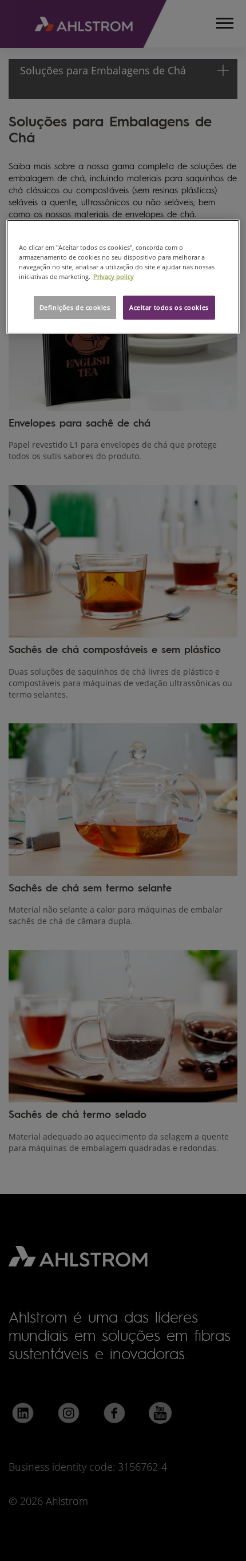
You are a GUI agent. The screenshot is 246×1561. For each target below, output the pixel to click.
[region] (123, 276)
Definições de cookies (74, 307)
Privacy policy (113, 276)
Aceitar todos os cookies (169, 307)
